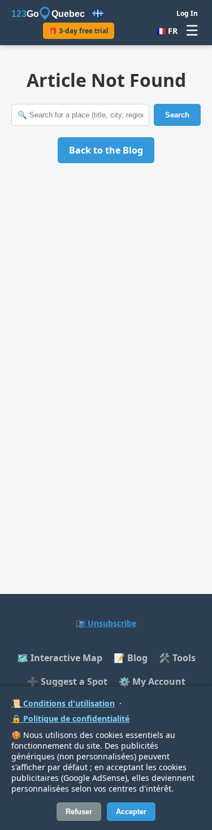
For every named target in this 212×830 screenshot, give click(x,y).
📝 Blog (131, 658)
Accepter (131, 811)
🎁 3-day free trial (79, 31)
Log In (187, 13)
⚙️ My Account (152, 681)
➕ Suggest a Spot (67, 681)
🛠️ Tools (177, 658)
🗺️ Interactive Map (59, 658)
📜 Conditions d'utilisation (63, 703)
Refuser (79, 811)
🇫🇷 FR (167, 30)
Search (177, 115)
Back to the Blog (106, 150)
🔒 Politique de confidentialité (70, 718)
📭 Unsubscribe (106, 623)
